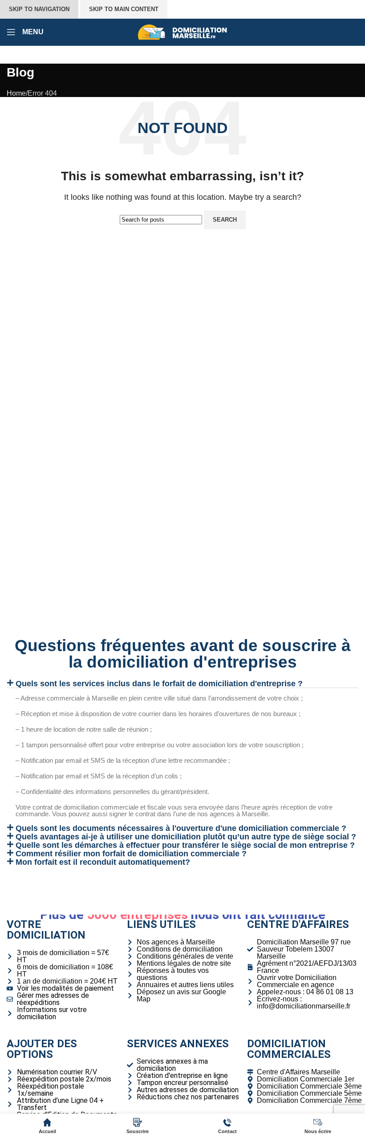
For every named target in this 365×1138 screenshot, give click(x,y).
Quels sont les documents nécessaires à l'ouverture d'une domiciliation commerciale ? (181, 828)
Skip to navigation (39, 9)
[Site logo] (182, 31)
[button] (182, 683)
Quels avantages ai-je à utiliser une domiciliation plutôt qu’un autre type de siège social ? (186, 836)
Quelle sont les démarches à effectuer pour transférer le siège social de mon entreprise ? (185, 845)
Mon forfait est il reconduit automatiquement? (103, 862)
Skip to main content (123, 9)
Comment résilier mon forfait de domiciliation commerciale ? (131, 853)
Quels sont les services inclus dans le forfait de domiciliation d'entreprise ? (159, 683)
